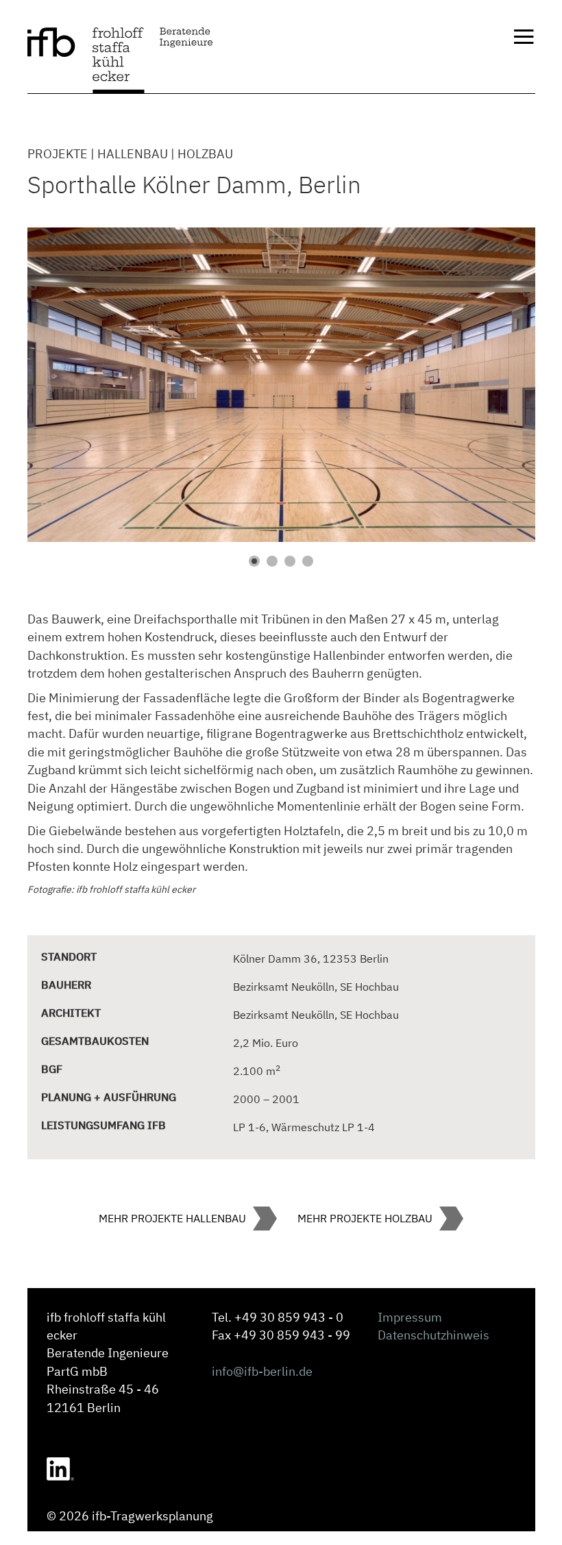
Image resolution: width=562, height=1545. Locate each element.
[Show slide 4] (307, 561)
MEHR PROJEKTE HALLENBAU (172, 1218)
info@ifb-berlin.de (262, 1371)
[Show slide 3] (289, 561)
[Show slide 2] (272, 561)
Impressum (410, 1317)
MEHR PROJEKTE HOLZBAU (364, 1218)
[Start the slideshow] (493, 385)
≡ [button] (523, 38)
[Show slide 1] (254, 561)
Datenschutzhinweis (433, 1335)
